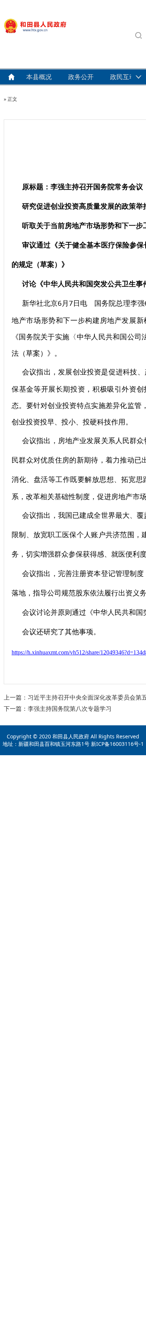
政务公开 (81, 76)
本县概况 (39, 76)
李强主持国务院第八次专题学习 (70, 708)
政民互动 (123, 76)
